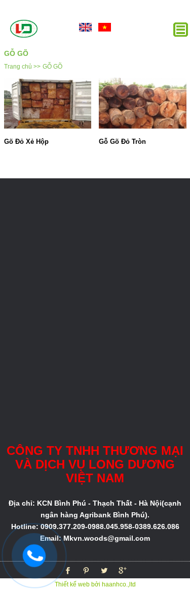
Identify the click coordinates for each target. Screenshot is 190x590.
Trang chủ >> (22, 66)
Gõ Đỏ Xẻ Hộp (26, 141)
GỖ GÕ (52, 66)
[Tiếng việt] (105, 27)
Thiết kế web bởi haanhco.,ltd (95, 584)
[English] (85, 27)
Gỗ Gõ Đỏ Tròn (122, 141)
